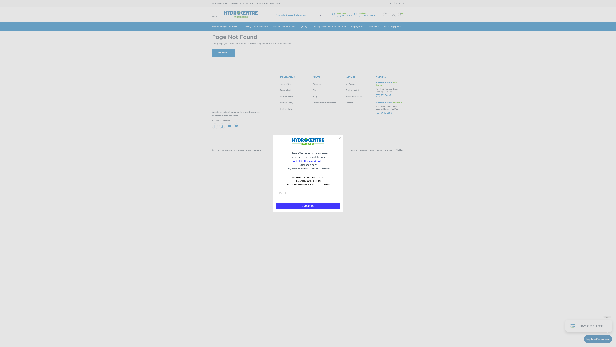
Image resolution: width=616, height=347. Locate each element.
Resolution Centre (354, 96)
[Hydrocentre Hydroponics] (241, 14)
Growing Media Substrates (256, 26)
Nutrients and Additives (284, 26)
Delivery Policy (286, 109)
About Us (400, 3)
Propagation (357, 26)
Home (224, 52)
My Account (351, 84)
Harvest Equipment (392, 26)
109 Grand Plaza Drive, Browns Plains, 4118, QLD (387, 107)
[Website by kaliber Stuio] (400, 150)
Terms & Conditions (359, 150)
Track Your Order (353, 90)
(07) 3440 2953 (367, 16)
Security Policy (286, 102)
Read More (275, 3)
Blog (391, 3)
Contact (349, 102)
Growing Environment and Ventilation (329, 26)
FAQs (315, 96)
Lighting (303, 26)
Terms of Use (285, 84)
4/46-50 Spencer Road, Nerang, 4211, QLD (387, 90)
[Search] (321, 14)
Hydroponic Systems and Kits (225, 26)
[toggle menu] (214, 15)
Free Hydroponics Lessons (324, 102)
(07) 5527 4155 (344, 16)
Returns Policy (286, 96)
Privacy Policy (286, 90)
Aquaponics (373, 26)
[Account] (386, 14)
